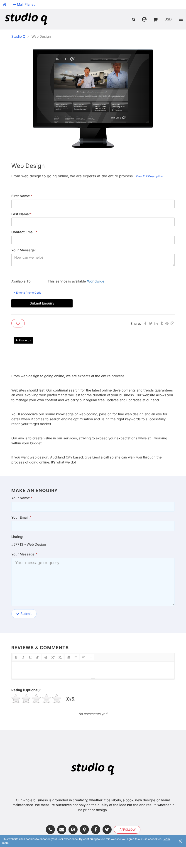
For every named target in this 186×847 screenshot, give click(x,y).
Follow (129, 829)
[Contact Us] (63, 829)
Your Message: (23, 250)
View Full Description (149, 176)
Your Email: (20, 517)
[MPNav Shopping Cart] (155, 19)
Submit (26, 614)
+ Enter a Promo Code (27, 292)
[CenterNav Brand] (26, 19)
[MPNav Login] (144, 19)
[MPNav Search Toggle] (134, 19)
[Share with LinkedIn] (156, 323)
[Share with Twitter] (150, 323)
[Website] (74, 829)
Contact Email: (23, 232)
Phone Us (25, 340)
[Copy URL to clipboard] (172, 323)
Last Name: (20, 214)
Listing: (17, 537)
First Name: (20, 196)
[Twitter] (108, 829)
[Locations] (85, 829)
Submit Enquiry (42, 303)
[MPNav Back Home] (4, 4)
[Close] (180, 840)
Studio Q (18, 36)
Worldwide (95, 281)
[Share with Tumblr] (161, 323)
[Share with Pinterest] (167, 323)
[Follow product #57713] (18, 323)
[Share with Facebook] (145, 323)
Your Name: (20, 498)
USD (168, 19)
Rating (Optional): (26, 690)
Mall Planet (26, 4)
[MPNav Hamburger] (180, 19)
